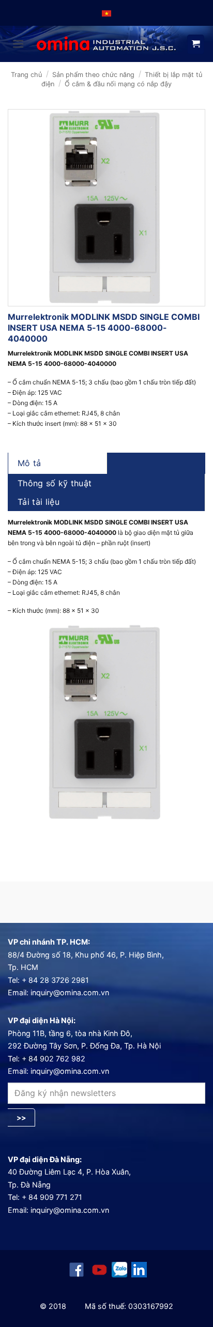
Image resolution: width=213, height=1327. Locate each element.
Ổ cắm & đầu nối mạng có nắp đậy (118, 84)
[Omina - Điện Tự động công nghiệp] (106, 44)
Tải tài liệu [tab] (38, 502)
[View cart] (195, 44)
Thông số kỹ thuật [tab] (55, 483)
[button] (18, 43)
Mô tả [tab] (29, 463)
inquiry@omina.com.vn (70, 992)
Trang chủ (26, 75)
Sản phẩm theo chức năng (93, 75)
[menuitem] (106, 13)
